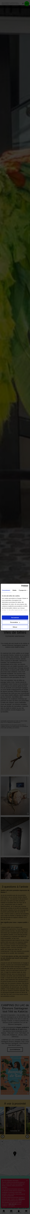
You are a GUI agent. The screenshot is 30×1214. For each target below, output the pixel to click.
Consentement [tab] (6, 590)
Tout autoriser (15, 617)
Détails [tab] (14, 590)
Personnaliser (14, 622)
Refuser (15, 627)
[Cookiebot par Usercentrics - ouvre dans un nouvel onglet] (21, 586)
